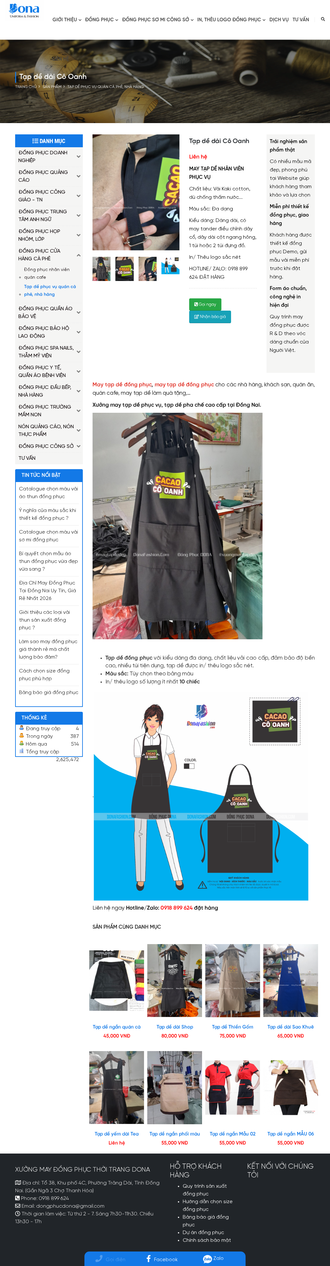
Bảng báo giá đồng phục (48, 692)
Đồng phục (99, 20)
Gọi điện (115, 1259)
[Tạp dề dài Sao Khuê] (290, 981)
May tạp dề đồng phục (121, 385)
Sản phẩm (52, 87)
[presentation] (92, 192)
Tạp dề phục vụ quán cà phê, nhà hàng (105, 87)
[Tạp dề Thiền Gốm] (232, 981)
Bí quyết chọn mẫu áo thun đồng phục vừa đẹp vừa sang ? (48, 561)
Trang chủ (26, 87)
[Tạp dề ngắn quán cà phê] (116, 981)
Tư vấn (301, 20)
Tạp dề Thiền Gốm (232, 1027)
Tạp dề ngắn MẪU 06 (290, 1134)
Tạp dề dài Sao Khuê (290, 1027)
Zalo (218, 1258)
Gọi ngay (207, 305)
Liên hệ (61, 59)
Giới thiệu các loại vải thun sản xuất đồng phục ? (44, 620)
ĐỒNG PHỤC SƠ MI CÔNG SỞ (155, 20)
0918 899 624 (54, 1198)
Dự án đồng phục (203, 1232)
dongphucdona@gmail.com (70, 1206)
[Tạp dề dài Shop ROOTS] (174, 981)
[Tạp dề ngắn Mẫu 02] (232, 1088)
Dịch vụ (279, 20)
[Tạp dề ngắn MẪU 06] (290, 1088)
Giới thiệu (65, 20)
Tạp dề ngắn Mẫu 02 (233, 1134)
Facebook (166, 1259)
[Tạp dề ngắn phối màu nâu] (174, 1088)
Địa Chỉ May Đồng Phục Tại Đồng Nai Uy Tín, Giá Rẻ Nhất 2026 (47, 591)
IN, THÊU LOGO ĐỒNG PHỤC (229, 20)
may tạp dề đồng (178, 385)
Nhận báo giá (212, 317)
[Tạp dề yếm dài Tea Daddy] (116, 1088)
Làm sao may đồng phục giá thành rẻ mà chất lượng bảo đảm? (48, 649)
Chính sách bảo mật (207, 1240)
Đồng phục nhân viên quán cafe (47, 273)
